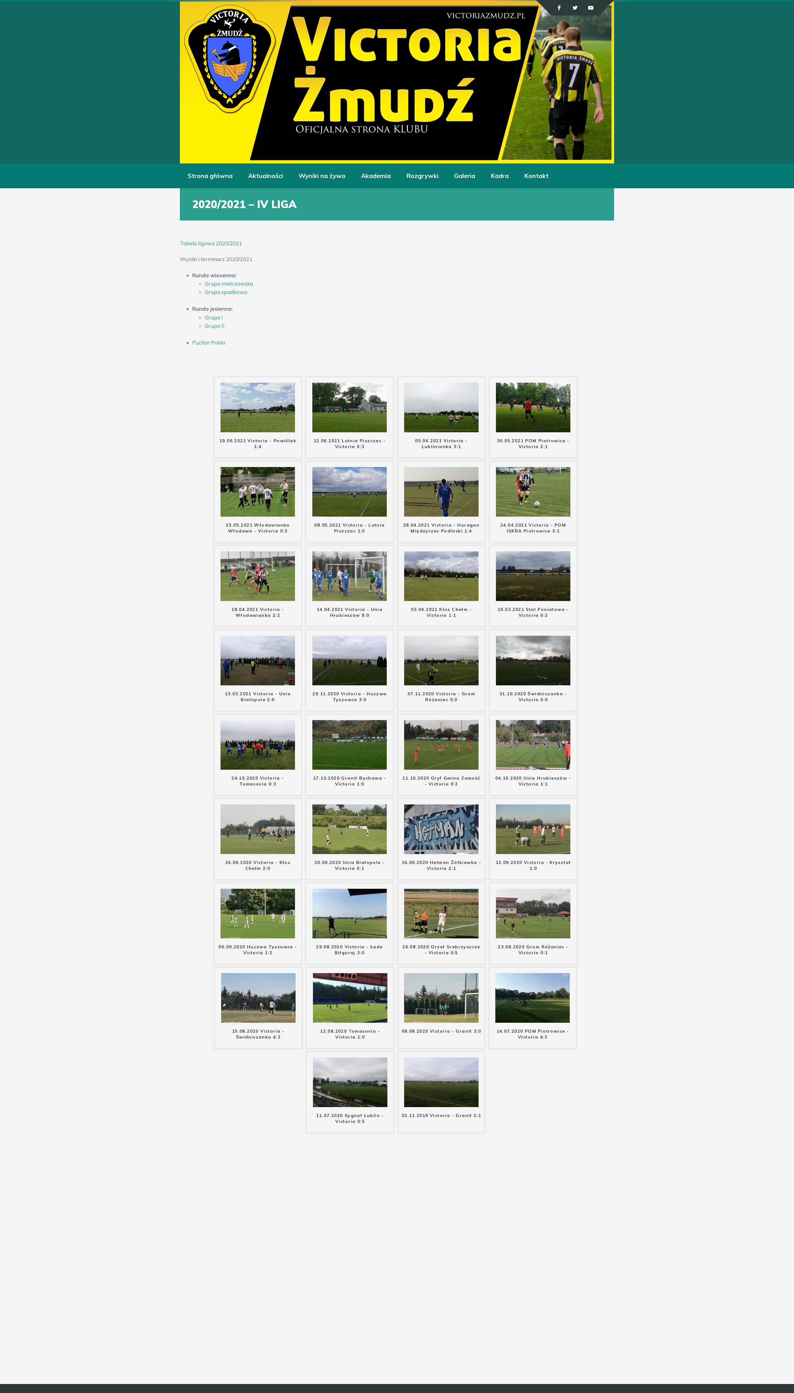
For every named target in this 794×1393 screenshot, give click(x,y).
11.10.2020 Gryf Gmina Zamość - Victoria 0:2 (441, 780)
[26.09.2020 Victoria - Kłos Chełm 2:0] (258, 850)
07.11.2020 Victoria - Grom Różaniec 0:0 (441, 696)
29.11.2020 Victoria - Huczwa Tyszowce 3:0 (349, 696)
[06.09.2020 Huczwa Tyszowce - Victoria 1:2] (258, 934)
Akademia (376, 176)
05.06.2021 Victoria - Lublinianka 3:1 (441, 443)
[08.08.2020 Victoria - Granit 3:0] (441, 1018)
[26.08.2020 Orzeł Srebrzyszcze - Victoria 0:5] (441, 934)
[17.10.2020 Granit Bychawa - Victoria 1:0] (349, 765)
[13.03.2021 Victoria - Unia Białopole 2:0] (258, 681)
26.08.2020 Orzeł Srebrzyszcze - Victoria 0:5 (441, 949)
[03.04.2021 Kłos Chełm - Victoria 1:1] (441, 597)
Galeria (464, 176)
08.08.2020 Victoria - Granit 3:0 (441, 1031)
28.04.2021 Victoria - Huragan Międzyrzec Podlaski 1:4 (441, 527)
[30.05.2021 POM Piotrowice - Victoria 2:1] (533, 428)
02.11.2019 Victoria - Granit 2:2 (441, 1115)
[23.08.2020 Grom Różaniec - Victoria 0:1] (533, 934)
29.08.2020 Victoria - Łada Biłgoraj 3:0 (349, 949)
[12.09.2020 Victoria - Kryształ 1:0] (533, 850)
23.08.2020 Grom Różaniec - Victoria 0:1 (533, 949)
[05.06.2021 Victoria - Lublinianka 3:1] (441, 428)
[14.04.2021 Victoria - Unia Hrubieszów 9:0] (349, 597)
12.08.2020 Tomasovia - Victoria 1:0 (350, 1033)
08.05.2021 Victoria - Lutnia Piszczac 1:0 (349, 527)
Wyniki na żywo (322, 176)
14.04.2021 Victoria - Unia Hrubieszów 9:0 (349, 612)
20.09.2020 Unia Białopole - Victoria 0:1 (349, 865)
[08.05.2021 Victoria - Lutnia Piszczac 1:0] (349, 512)
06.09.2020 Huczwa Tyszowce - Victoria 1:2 (257, 949)
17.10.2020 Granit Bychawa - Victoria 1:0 (349, 780)
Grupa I (214, 317)
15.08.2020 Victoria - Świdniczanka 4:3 (258, 1033)
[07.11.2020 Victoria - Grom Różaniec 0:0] (441, 681)
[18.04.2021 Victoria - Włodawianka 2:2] (258, 597)
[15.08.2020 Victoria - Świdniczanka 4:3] (258, 1018)
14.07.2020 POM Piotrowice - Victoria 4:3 (533, 1033)
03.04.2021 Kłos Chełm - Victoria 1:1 (441, 612)
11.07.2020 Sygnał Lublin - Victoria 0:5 (350, 1118)
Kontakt (536, 176)
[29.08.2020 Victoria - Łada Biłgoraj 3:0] (349, 934)
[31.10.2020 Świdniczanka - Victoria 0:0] (533, 681)
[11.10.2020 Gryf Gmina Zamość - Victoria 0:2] (441, 765)
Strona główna (210, 176)
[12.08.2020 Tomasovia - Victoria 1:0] (350, 1018)
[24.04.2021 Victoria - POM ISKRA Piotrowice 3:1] (533, 512)
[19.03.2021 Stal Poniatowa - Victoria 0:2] (533, 597)
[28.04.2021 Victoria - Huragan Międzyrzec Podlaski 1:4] (441, 512)
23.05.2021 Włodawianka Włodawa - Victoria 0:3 (258, 527)
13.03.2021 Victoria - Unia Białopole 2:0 (258, 696)
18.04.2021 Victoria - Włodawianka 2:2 (257, 612)
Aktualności (265, 176)
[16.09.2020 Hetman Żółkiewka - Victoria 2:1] (441, 850)
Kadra (500, 176)
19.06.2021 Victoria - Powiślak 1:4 (257, 443)
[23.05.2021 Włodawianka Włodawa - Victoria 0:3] (258, 512)
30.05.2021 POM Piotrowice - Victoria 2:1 (533, 443)
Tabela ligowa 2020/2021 (211, 243)
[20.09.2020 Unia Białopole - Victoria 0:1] (349, 850)
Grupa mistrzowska (229, 283)
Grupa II (215, 326)
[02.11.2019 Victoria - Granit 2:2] (441, 1103)
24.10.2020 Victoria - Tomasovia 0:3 (257, 780)
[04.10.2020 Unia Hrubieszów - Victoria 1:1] (533, 765)
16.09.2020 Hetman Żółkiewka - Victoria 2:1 (441, 865)
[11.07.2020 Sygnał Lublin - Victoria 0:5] (350, 1103)
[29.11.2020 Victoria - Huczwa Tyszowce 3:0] (349, 681)
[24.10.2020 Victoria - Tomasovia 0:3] (258, 765)
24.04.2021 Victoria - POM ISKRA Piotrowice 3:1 (533, 527)
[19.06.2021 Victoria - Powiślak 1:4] (258, 428)
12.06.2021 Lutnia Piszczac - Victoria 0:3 (350, 443)
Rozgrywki (422, 176)
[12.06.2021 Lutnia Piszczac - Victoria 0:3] (349, 428)
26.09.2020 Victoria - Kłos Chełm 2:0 (257, 865)
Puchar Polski (208, 342)
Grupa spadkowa (226, 292)
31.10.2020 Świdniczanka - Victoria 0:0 (533, 696)
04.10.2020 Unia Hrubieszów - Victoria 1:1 (533, 780)
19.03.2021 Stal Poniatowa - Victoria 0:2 (533, 612)
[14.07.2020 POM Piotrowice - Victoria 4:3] (532, 1018)
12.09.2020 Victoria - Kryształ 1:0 (533, 865)
